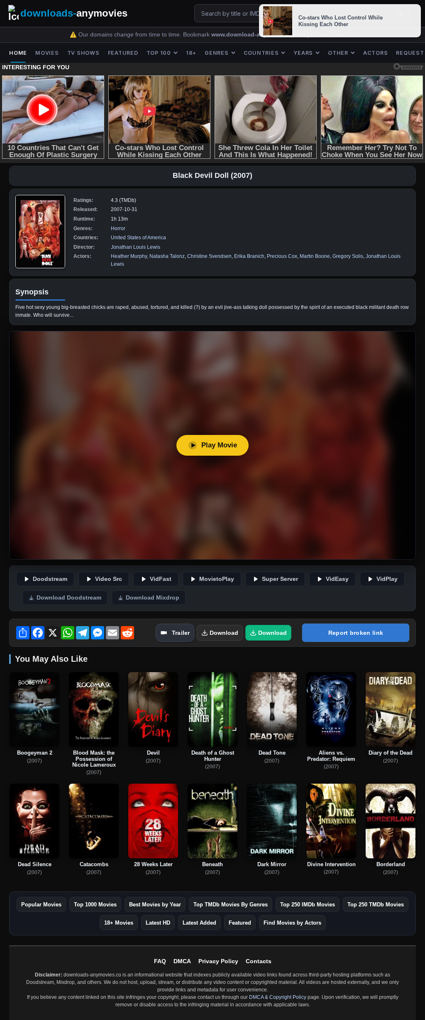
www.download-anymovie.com (255, 35)
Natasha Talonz (167, 256)
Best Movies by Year (155, 904)
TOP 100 (159, 53)
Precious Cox (282, 256)
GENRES (217, 53)
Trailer (181, 632)
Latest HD (158, 923)
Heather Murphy (129, 256)
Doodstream (50, 579)
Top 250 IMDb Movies (307, 904)
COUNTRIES (261, 53)
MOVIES (47, 53)
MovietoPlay (216, 579)
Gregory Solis (347, 256)
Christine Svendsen (209, 256)
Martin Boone (315, 256)
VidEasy (337, 579)
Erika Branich (249, 256)
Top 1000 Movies (95, 904)
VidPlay (387, 579)
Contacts (258, 961)
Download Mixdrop (152, 598)
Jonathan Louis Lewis (135, 247)
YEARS (303, 53)
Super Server (280, 579)
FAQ (160, 961)
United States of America (138, 237)
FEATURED (123, 53)
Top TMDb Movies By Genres (230, 904)
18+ (191, 53)
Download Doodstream (69, 598)
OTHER (338, 53)
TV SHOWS (83, 53)
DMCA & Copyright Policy (277, 997)
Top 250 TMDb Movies (375, 904)
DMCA (182, 961)
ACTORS (375, 53)
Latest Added (199, 923)
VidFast (160, 579)
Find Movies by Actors (292, 923)
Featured (240, 923)
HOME (18, 53)
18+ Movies (118, 923)
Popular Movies (41, 904)
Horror (118, 228)
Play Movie (219, 445)
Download (224, 632)
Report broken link (355, 632)
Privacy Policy (218, 961)
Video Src (108, 579)
